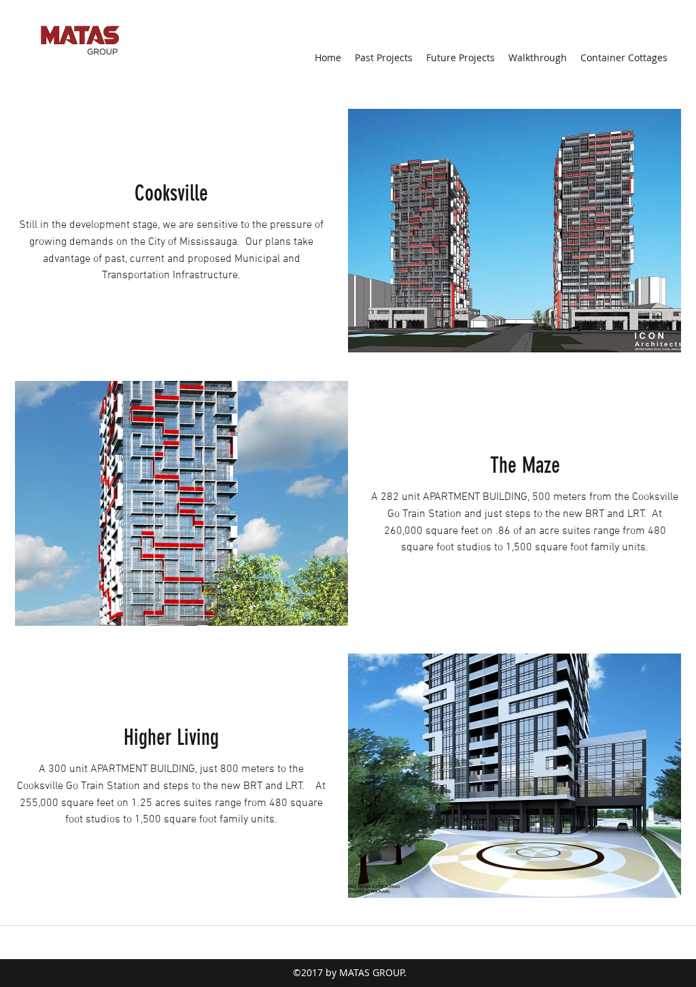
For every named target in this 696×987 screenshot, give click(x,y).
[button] (514, 231)
